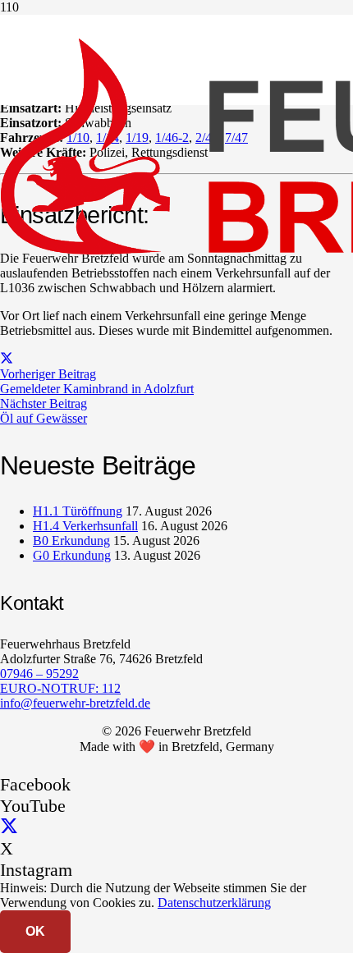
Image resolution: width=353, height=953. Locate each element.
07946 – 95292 (39, 673)
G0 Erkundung (72, 555)
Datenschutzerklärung (214, 902)
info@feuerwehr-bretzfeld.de (75, 703)
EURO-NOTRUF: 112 (60, 688)
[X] (9, 827)
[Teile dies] (6, 359)
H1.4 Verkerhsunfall (85, 526)
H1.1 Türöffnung (77, 511)
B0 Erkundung (71, 541)
